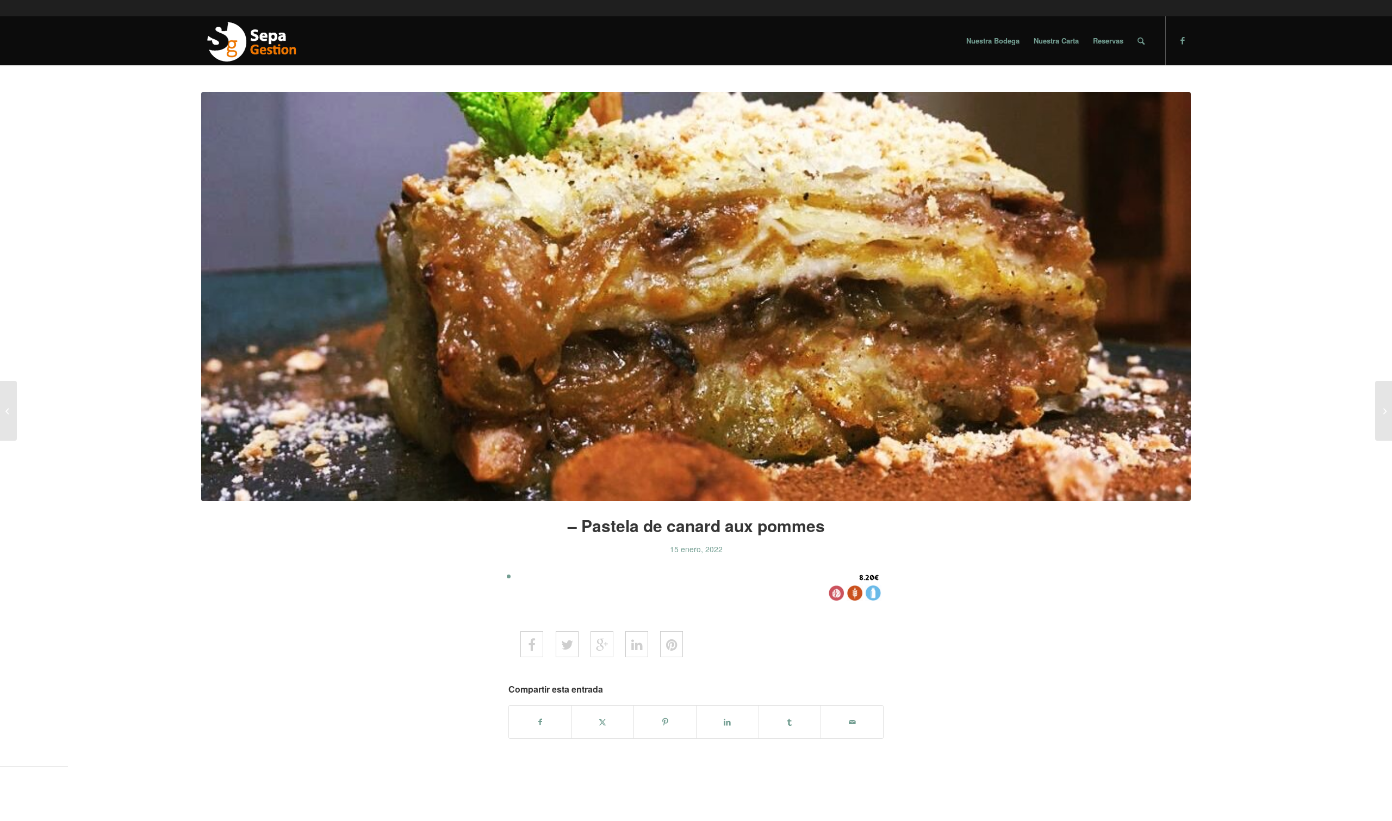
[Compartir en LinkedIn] (728, 722)
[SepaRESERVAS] (250, 40)
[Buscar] (1141, 40)
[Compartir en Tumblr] (790, 722)
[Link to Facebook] (1182, 40)
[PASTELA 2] (696, 296)
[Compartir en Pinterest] (665, 722)
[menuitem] (993, 40)
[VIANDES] (8, 411)
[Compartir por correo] (852, 722)
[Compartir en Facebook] (540, 722)
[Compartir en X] (603, 722)
